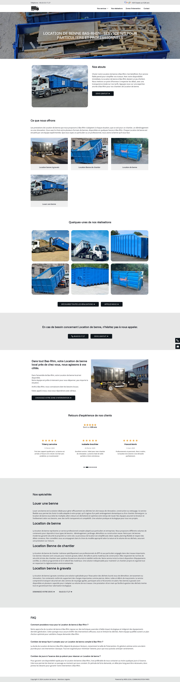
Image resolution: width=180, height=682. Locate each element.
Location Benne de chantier (89, 167)
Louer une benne (49, 204)
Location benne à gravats (49, 167)
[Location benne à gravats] (49, 151)
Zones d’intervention (133, 8)
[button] (84, 467)
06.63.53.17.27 (44, 3)
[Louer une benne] (49, 188)
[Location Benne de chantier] (89, 151)
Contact (146, 8)
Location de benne (129, 167)
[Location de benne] (129, 151)
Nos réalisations (117, 8)
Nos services (101, 8)
